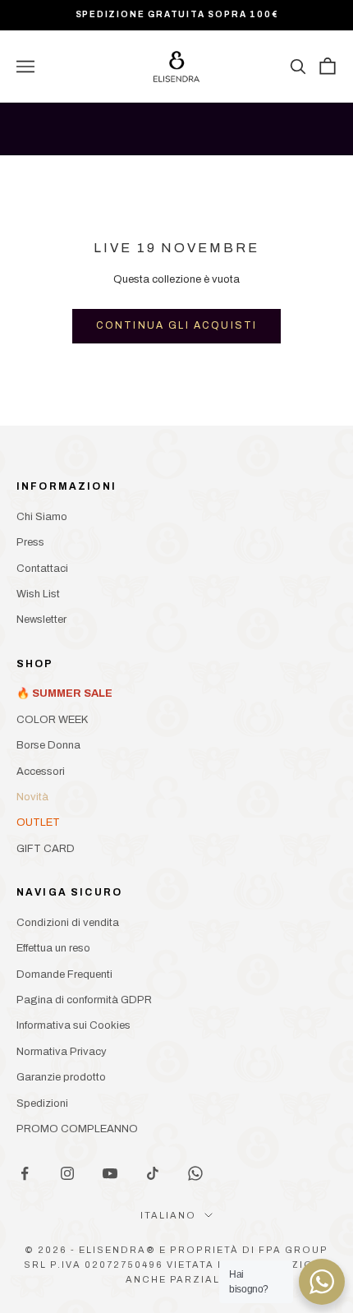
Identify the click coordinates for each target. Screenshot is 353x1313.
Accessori (40, 771)
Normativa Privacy (61, 1051)
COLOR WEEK (52, 720)
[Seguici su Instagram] (67, 1173)
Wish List (38, 594)
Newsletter (41, 619)
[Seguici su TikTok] (152, 1173)
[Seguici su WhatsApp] (195, 1173)
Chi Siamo (41, 517)
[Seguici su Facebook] (24, 1173)
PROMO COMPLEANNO (77, 1129)
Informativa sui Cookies (73, 1025)
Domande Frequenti (64, 974)
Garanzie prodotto (61, 1077)
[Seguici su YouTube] (110, 1173)
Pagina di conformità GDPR (84, 1000)
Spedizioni (42, 1103)
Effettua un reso (53, 948)
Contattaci (42, 568)
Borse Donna (48, 745)
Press (30, 542)
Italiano (168, 1215)
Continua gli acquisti (176, 325)
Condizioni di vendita (67, 922)
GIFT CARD (45, 849)
